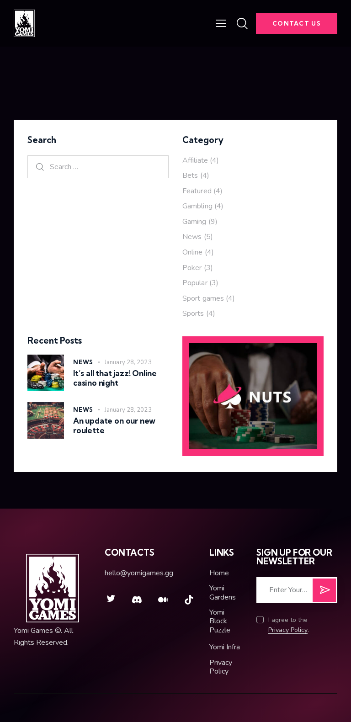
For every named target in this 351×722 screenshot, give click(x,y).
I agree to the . (288, 625)
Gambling (197, 206)
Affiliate (195, 160)
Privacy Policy (288, 630)
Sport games (203, 298)
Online (192, 252)
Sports (193, 313)
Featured (197, 191)
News (192, 237)
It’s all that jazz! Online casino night (115, 378)
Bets (190, 175)
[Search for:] (98, 166)
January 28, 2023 (128, 362)
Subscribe (324, 593)
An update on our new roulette (114, 425)
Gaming (194, 222)
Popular (194, 283)
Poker (192, 268)
